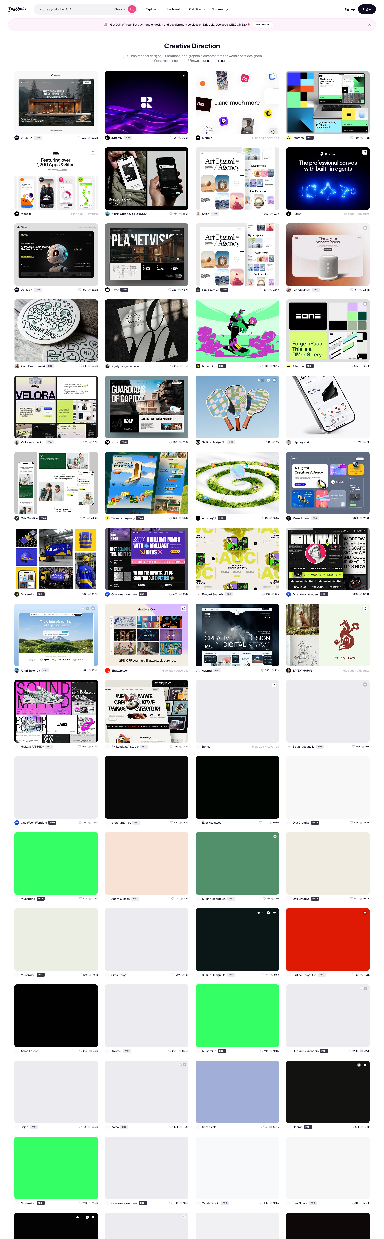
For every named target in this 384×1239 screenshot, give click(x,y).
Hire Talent (172, 9)
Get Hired (195, 9)
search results (217, 61)
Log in (367, 9)
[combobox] (73, 9)
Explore (151, 9)
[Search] (132, 9)
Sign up (350, 9)
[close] (369, 25)
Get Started (263, 24)
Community (220, 9)
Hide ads (258, 137)
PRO (38, 138)
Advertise (273, 137)
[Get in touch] (75, 127)
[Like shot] (91, 127)
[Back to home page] (17, 9)
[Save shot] (83, 127)
